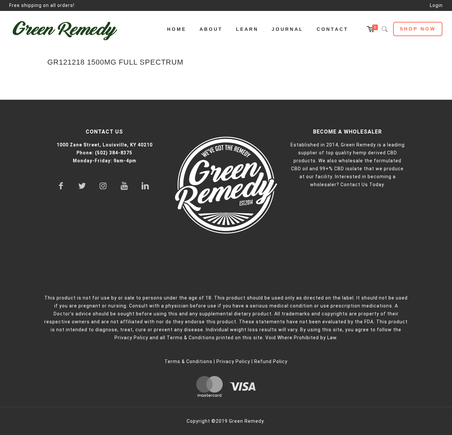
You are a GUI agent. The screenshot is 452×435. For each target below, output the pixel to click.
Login (436, 5)
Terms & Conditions (188, 361)
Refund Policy (271, 361)
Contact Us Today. (362, 184)
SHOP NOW (418, 28)
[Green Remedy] (68, 29)
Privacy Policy (233, 361)
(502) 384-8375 (113, 152)
